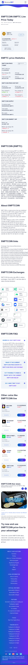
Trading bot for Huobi (14, 640)
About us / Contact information (14, 558)
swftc (9, 467)
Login (11, 647)
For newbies (14, 608)
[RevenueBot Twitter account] (10, 654)
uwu (7, 407)
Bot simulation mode (14, 606)
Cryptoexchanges (14, 613)
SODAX (9, 450)
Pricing (14, 556)
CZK (6, 234)
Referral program (14, 560)
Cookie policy (14, 581)
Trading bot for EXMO (14, 629)
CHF (13, 234)
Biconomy (10, 421)
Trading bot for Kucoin (14, 634)
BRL (23, 232)
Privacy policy (14, 578)
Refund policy (14, 583)
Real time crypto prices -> (8, 22)
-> (17, 22)
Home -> (2, 22)
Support (14, 569)
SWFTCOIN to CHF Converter (7, 49)
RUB (25, 232)
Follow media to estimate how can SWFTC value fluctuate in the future (13, 486)
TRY (11, 234)
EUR (14, 232)
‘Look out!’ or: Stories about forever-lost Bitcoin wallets (14, 513)
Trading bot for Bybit (14, 643)
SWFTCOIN (10, 466)
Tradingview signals (14, 604)
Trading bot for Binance (14, 627)
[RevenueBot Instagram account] (13, 654)
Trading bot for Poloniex (14, 631)
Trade (21, 415)
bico (8, 422)
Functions (14, 553)
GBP (17, 232)
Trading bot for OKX (14, 636)
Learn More (5, 659)
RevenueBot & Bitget (14, 594)
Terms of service (14, 576)
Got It (14, 662)
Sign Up (15, 647)
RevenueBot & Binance (14, 590)
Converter (6, 415)
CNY (19, 232)
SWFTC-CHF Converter (4, 24)
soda (8, 452)
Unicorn (9, 405)
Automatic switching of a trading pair (14, 602)
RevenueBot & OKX (14, 592)
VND (9, 234)
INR (4, 234)
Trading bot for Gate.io (14, 638)
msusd (8, 437)
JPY (21, 232)
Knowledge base (14, 565)
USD (12, 232)
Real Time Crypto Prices (14, 620)
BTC (18, 234)
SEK (16, 234)
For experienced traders (14, 611)
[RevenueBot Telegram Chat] (21, 654)
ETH (20, 234)
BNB (23, 234)
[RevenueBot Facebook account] (6, 654)
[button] (22, 488)
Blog (14, 567)
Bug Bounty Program (14, 562)
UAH (2, 234)
